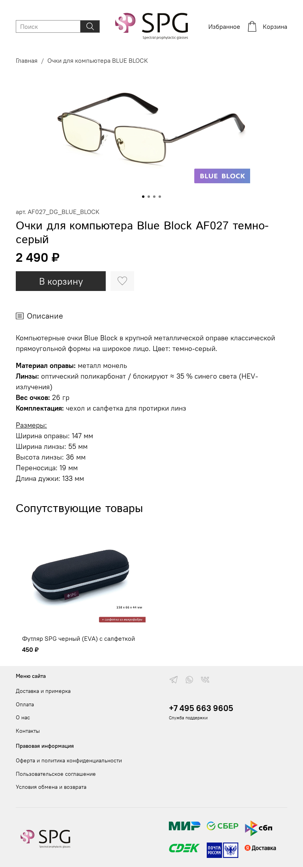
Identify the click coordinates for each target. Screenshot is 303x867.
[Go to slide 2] (149, 196)
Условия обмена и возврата (51, 786)
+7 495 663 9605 (201, 708)
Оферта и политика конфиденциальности (69, 760)
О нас (23, 717)
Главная (26, 60)
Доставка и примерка (43, 690)
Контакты (28, 730)
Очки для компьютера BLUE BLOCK (97, 60)
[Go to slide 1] (143, 196)
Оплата (25, 704)
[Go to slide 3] (154, 196)
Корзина (275, 26)
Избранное (224, 26)
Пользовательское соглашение (56, 773)
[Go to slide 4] (160, 196)
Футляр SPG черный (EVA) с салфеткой (78, 639)
